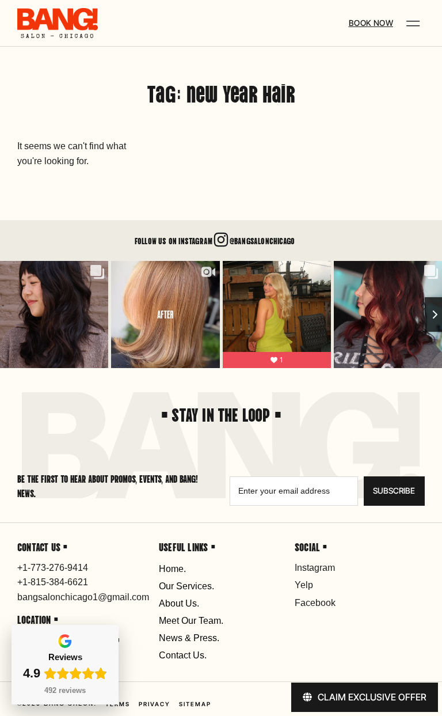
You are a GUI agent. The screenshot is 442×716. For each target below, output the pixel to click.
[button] (413, 23)
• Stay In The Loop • (221, 414)
